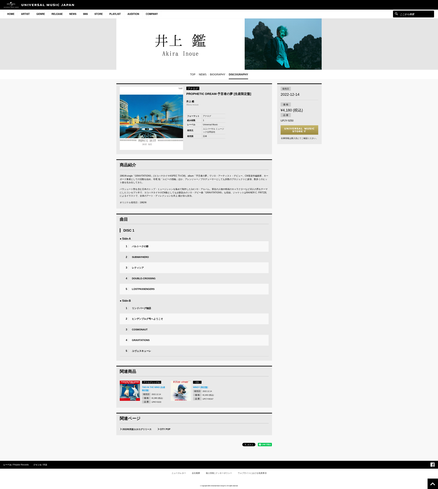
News (72, 14)
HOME (10, 14)
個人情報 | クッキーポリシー (219, 473)
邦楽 (45, 465)
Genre (40, 14)
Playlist (115, 14)
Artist (25, 14)
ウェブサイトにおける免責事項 (252, 473)
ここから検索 (396, 13)
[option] (151, 118)
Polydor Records (21, 465)
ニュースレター (179, 473)
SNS (85, 14)
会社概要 (196, 473)
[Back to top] (433, 484)
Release (57, 14)
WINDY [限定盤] (200, 387)
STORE (98, 14)
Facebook (432, 465)
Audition (133, 14)
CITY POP (165, 429)
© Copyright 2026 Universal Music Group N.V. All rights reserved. (219, 486)
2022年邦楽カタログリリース (137, 429)
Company (152, 14)
